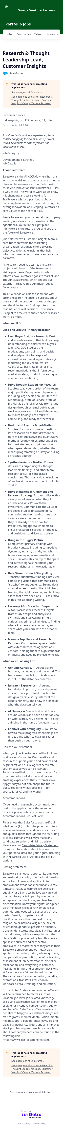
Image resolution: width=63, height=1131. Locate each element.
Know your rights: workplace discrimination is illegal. (31, 906)
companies (24, 34)
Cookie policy (39, 1123)
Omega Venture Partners (36, 10)
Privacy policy (24, 1123)
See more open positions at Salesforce (31, 1092)
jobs (9, 34)
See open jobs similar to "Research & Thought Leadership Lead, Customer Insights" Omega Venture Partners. (32, 100)
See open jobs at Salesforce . (27, 92)
